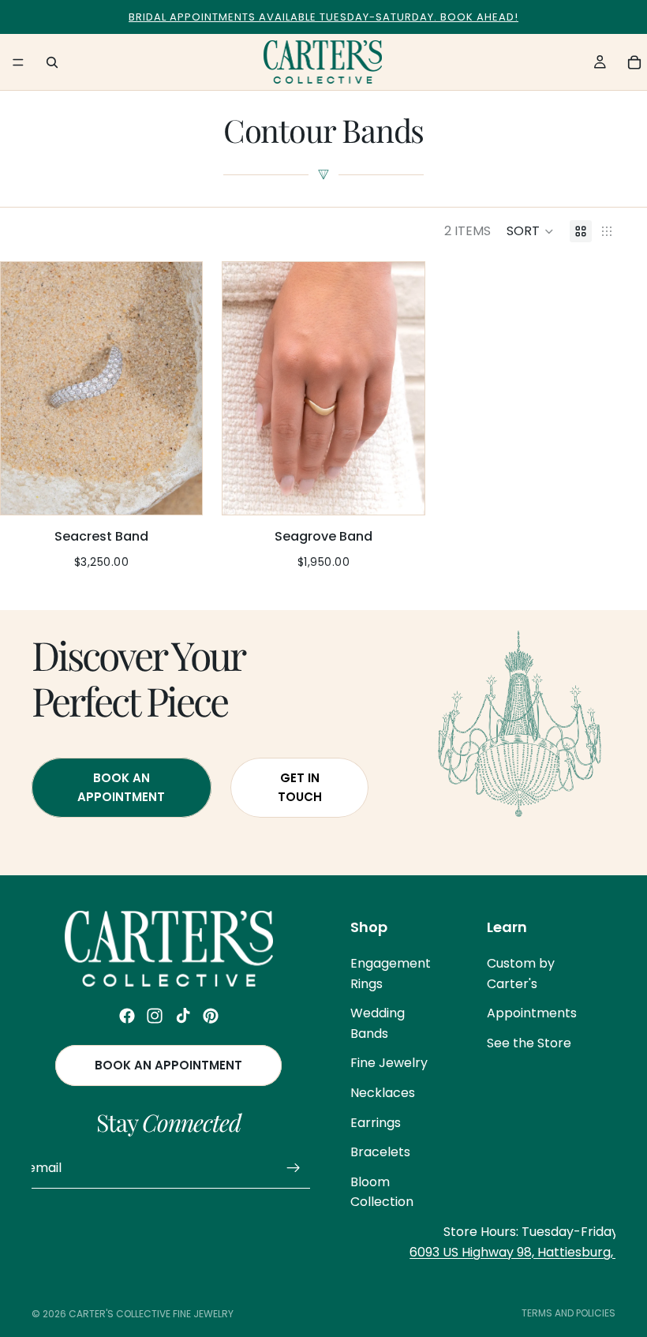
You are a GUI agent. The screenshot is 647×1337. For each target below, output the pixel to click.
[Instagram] (154, 1015)
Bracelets (380, 1152)
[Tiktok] (183, 1015)
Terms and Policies (568, 1313)
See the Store (529, 1042)
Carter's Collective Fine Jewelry (151, 1313)
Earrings (375, 1122)
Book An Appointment (121, 787)
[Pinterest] (210, 1015)
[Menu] (18, 62)
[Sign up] (293, 1168)
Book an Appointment (168, 1065)
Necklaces (382, 1093)
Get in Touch (300, 787)
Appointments (532, 1013)
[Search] (52, 62)
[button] (530, 231)
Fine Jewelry (389, 1063)
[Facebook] (127, 1015)
